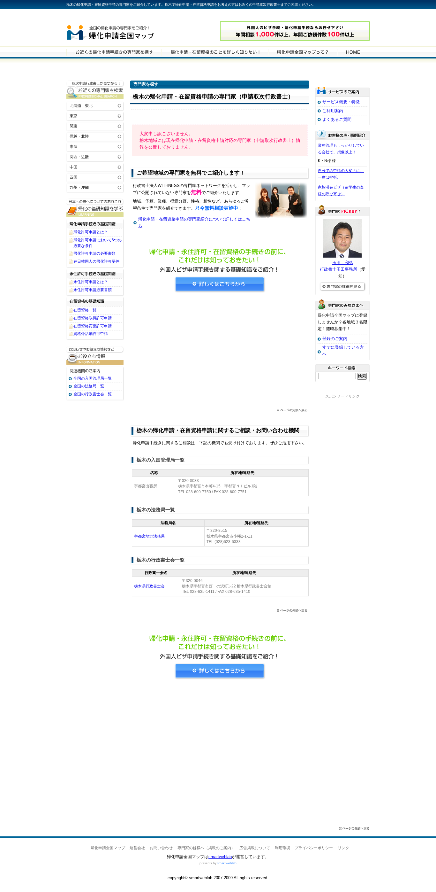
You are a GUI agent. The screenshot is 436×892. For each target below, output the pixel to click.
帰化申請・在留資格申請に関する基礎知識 (95, 207)
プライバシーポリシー (314, 848)
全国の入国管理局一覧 (92, 378)
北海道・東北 (95, 105)
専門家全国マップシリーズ (102, 16)
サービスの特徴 (302, 51)
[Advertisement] (219, 352)
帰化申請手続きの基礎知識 (95, 223)
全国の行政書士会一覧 (92, 394)
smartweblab (220, 856)
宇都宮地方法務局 (149, 536)
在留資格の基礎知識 (95, 301)
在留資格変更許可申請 (92, 326)
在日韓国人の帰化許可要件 (96, 261)
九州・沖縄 (95, 187)
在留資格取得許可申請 (92, 318)
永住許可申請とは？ (90, 282)
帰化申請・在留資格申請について (214, 51)
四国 (95, 177)
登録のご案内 (334, 338)
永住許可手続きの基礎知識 (95, 273)
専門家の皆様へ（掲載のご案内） (206, 848)
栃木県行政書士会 (149, 586)
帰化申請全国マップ (128, 31)
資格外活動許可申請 (90, 333)
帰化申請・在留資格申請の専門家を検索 (113, 51)
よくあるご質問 (336, 119)
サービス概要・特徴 (341, 101)
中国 (95, 166)
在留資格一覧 (84, 310)
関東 (95, 125)
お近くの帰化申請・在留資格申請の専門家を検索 (95, 89)
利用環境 (282, 848)
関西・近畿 (95, 156)
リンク (343, 848)
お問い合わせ (161, 848)
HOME (353, 51)
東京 (95, 115)
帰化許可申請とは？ (90, 232)
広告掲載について (254, 848)
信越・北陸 (95, 136)
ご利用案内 (332, 110)
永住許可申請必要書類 (92, 290)
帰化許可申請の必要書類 (94, 253)
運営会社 (137, 848)
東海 (95, 146)
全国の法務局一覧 (88, 386)
